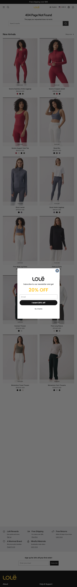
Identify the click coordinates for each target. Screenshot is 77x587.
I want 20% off (38, 302)
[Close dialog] (57, 270)
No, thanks (38, 309)
